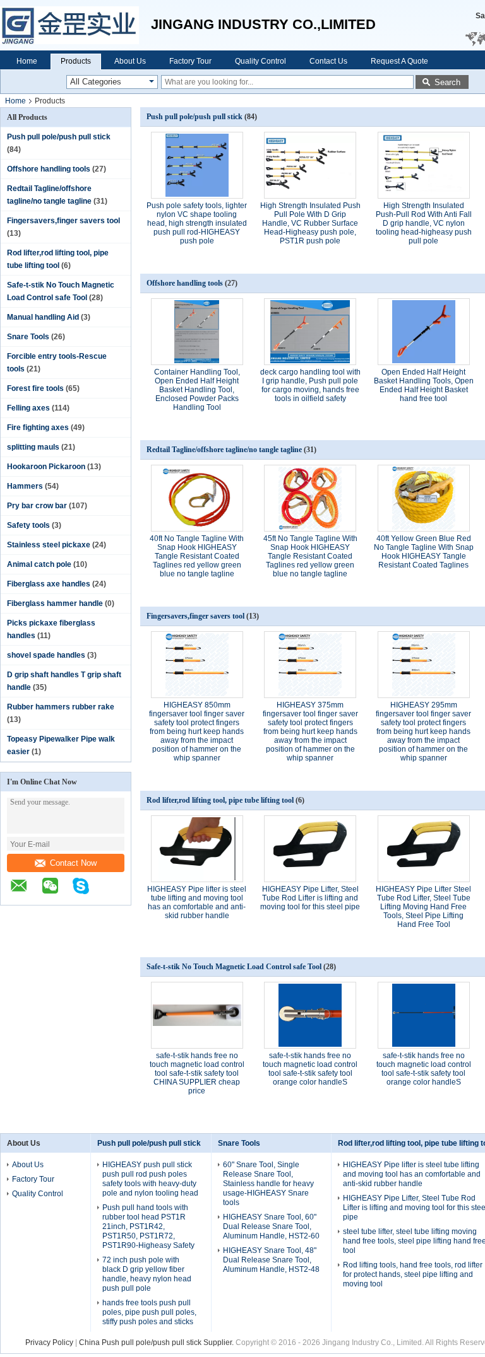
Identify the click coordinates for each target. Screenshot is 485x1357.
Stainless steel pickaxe (48, 544)
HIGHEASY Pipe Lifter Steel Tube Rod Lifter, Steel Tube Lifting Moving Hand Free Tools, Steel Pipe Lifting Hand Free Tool (423, 907)
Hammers (25, 486)
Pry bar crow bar (37, 505)
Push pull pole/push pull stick (59, 136)
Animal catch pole (39, 564)
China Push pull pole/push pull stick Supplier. (157, 1342)
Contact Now (73, 863)
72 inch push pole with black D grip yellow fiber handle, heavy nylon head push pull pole (146, 1274)
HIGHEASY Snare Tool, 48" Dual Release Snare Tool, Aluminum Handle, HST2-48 (271, 1260)
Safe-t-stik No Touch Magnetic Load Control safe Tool (234, 966)
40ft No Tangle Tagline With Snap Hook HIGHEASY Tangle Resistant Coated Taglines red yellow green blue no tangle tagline (197, 556)
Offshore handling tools (48, 169)
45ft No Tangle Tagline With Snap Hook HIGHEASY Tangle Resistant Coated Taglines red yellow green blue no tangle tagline (310, 556)
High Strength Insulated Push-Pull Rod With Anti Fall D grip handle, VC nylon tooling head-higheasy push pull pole (424, 223)
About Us (130, 61)
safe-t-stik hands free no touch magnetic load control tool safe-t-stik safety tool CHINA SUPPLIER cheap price (197, 1073)
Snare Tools (28, 336)
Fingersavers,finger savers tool (63, 220)
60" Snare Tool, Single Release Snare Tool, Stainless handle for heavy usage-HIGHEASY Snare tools (268, 1183)
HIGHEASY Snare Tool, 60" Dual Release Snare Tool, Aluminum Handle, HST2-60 (271, 1226)
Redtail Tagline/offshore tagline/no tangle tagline (224, 449)
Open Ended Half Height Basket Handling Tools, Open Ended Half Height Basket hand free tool (424, 385)
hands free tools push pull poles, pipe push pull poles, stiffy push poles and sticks (149, 1312)
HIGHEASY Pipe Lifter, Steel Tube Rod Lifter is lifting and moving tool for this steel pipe (310, 898)
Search (447, 82)
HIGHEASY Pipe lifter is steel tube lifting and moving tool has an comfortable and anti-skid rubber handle (196, 902)
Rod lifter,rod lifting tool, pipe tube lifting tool (220, 800)
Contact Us (328, 61)
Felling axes (28, 408)
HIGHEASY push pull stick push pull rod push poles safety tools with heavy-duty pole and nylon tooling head (150, 1178)
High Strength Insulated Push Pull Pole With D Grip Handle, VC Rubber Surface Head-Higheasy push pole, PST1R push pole (310, 223)
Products (76, 61)
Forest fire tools (35, 388)
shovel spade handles (46, 655)
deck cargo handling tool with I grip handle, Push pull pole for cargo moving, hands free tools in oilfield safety (310, 385)
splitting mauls (33, 447)
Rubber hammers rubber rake (60, 706)
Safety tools (28, 525)
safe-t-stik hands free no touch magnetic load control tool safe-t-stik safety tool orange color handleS (310, 1068)
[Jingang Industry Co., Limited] (75, 25)
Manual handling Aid (43, 317)
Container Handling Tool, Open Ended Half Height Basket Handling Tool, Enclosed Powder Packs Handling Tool (197, 390)
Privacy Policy (49, 1342)
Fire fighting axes (38, 427)
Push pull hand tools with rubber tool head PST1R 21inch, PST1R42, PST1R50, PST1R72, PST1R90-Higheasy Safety (148, 1226)
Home (26, 61)
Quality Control (260, 61)
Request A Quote (399, 61)
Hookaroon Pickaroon (46, 466)
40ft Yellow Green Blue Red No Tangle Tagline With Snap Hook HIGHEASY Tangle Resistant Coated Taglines (424, 551)
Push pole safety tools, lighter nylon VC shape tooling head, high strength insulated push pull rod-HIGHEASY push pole (197, 223)
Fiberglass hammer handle (55, 603)
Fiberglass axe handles (48, 583)
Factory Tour (190, 61)
